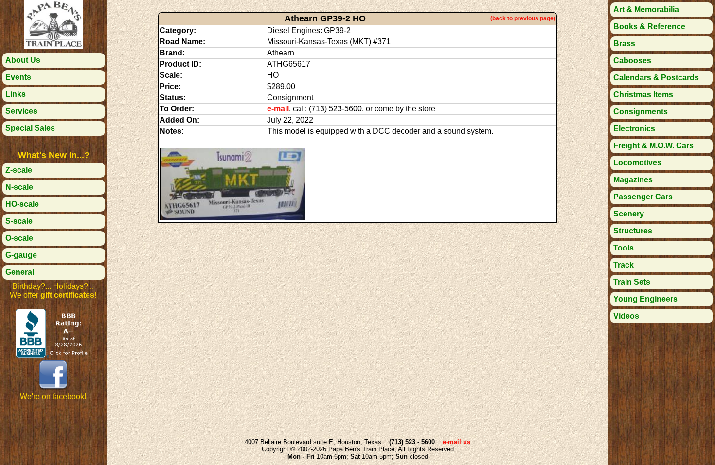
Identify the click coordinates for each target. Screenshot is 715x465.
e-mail (278, 109)
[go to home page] (53, 46)
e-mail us (456, 442)
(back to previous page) (522, 18)
